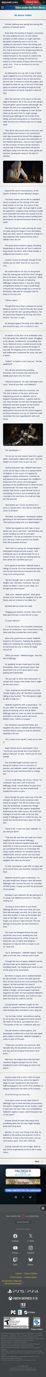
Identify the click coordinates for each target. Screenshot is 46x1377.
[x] (23, 1197)
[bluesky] (30, 1197)
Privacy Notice (16, 1277)
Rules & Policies (30, 1273)
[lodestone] (23, 1216)
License (18, 1273)
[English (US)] (43, 2)
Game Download (23, 1222)
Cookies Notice (30, 1277)
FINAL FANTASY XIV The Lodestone (23, 1190)
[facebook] (16, 1197)
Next (37, 1161)
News (32, 1241)
